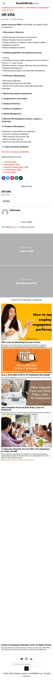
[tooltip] (4, 178)
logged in (15, 227)
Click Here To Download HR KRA (15, 152)
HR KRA (6, 191)
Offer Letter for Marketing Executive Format (20, 342)
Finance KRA (10, 172)
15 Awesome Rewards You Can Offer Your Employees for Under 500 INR (25, 450)
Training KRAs (11, 162)
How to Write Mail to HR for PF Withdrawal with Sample (25, 375)
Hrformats (20, 19)
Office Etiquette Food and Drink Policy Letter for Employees (22, 408)
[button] (26, 668)
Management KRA (12, 164)
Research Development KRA (16, 167)
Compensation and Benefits (13, 8)
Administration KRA (13, 169)
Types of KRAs (7, 10)
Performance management (37, 8)
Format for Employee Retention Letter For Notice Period (26, 645)
